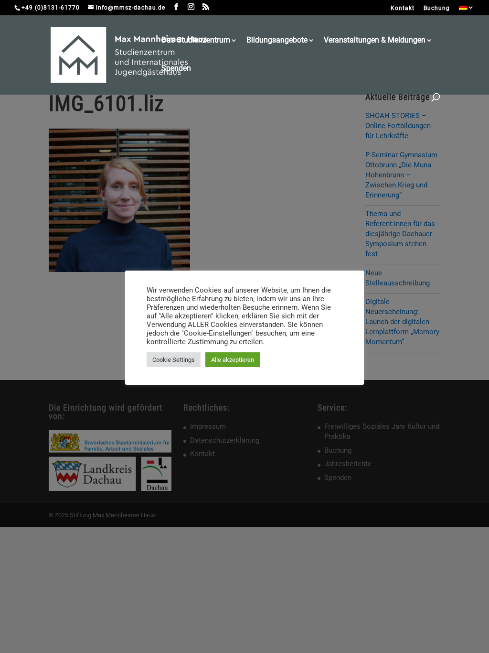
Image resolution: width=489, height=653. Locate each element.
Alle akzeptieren (232, 359)
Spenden (176, 69)
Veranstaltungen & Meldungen (374, 40)
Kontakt (403, 8)
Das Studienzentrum (195, 40)
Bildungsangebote (277, 40)
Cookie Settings (173, 359)
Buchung (437, 8)
